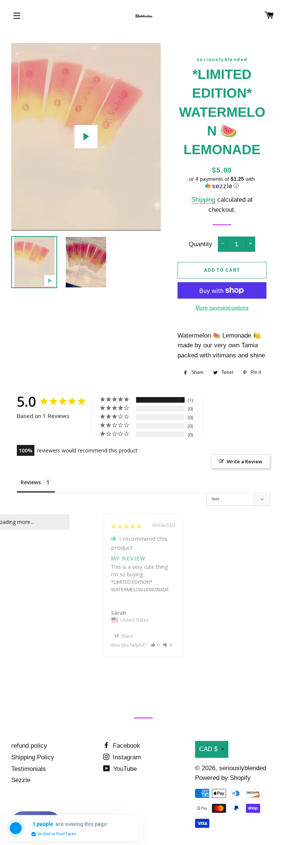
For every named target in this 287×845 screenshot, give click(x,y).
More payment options (222, 308)
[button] (222, 182)
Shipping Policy (32, 757)
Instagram (126, 757)
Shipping (203, 199)
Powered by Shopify (223, 777)
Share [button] (126, 636)
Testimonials (28, 768)
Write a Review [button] (244, 461)
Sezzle (20, 780)
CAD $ (208, 749)
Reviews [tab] (31, 482)
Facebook (125, 745)
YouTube (124, 768)
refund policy (29, 745)
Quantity (200, 244)
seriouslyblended (242, 768)
